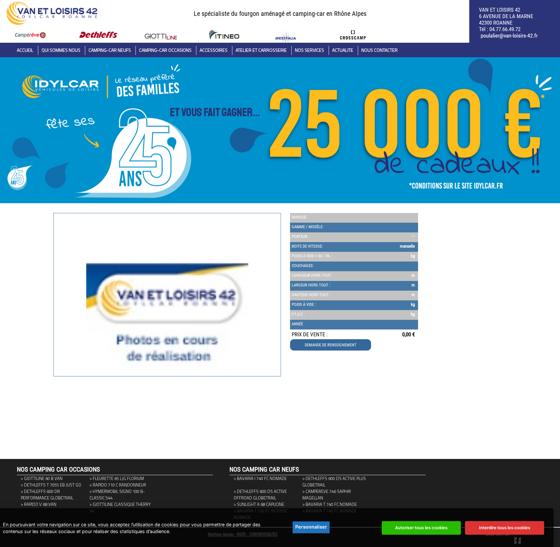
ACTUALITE (342, 50)
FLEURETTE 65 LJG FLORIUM (118, 478)
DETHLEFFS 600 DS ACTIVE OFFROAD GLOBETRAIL (260, 494)
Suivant (57, 397)
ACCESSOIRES (214, 50)
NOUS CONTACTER (379, 50)
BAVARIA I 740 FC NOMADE (262, 478)
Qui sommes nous (60, 50)
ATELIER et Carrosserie (261, 50)
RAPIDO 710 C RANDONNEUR (119, 485)
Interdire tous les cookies (504, 527)
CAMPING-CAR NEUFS (109, 50)
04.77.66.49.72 (504, 29)
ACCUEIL (25, 50)
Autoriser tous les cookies (421, 527)
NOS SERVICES (309, 50)
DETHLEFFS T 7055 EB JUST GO (52, 485)
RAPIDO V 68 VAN (40, 504)
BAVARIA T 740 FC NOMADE (331, 504)
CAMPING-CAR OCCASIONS (165, 50)
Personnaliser (311, 527)
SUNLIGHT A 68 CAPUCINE (260, 504)
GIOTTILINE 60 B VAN (43, 478)
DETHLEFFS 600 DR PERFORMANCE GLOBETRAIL (47, 494)
